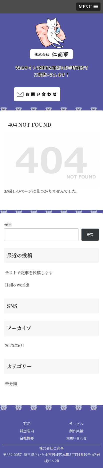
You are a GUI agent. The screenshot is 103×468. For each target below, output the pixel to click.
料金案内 (27, 430)
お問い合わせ (76, 438)
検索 (8, 224)
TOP (26, 423)
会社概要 (27, 438)
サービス (76, 423)
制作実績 (76, 430)
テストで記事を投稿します (29, 273)
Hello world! (17, 285)
